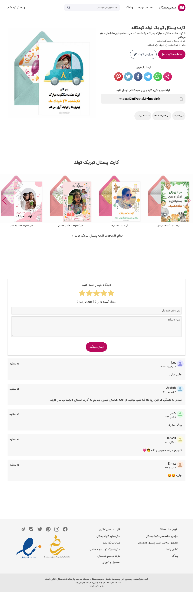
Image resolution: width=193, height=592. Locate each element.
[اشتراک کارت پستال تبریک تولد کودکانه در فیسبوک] (138, 76)
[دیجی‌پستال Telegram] (23, 529)
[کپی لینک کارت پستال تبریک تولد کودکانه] (180, 99)
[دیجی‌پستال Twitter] (40, 529)
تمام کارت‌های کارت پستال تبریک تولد (99, 235)
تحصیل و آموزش (111, 562)
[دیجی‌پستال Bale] (31, 529)
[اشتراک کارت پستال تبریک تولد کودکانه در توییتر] (128, 76)
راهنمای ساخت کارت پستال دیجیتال (158, 542)
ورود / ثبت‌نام (16, 7)
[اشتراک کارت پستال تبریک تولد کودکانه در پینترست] (118, 76)
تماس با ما (172, 549)
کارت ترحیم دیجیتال (108, 556)
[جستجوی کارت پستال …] (69, 7)
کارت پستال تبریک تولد (96, 163)
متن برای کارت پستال (108, 536)
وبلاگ (175, 556)
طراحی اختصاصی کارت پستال (162, 536)
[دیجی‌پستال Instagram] (57, 529)
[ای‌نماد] (29, 548)
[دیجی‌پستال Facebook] (65, 529)
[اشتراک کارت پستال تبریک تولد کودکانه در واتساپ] (157, 76)
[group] (168, 201)
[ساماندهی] (57, 548)
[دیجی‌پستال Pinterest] (48, 529)
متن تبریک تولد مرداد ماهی (105, 549)
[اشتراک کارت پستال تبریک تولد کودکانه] (167, 76)
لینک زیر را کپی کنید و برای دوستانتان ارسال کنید (143, 90)
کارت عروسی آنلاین (109, 529)
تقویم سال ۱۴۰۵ (169, 529)
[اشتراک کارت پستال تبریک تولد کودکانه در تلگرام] (148, 76)
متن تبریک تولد (111, 542)
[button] (4, 201)
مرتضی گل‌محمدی (165, 41)
